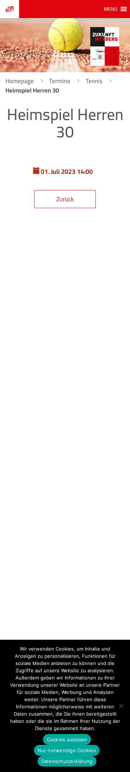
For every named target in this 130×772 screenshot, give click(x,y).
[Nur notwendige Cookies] (121, 705)
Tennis (94, 81)
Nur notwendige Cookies (67, 750)
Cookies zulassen (67, 739)
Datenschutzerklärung (67, 761)
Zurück (65, 199)
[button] (110, 9)
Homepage (19, 81)
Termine (59, 81)
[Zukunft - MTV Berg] (104, 46)
